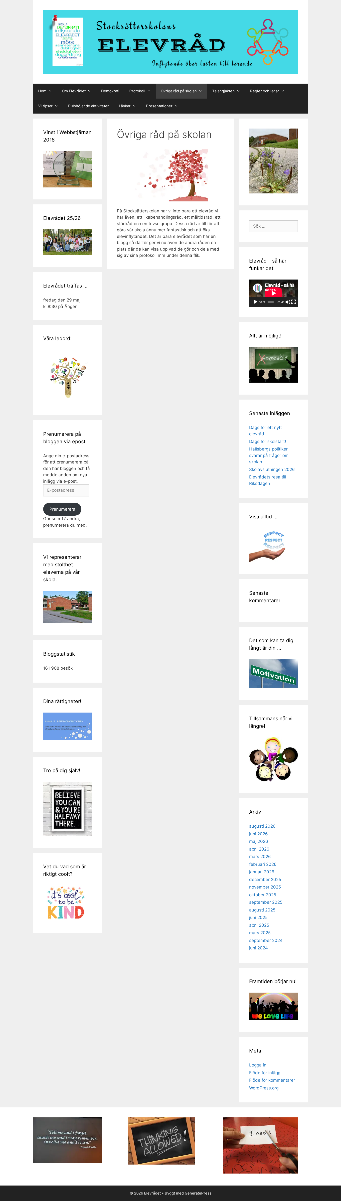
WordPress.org (264, 1087)
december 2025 (265, 879)
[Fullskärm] (293, 302)
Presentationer (159, 106)
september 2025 (265, 902)
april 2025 (259, 925)
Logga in (257, 1064)
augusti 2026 (262, 826)
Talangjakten (223, 91)
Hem (42, 91)
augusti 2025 (262, 909)
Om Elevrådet (74, 91)
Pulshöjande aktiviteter (88, 106)
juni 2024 (258, 947)
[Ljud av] (287, 302)
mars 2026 (260, 856)
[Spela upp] (255, 302)
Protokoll (137, 91)
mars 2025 (260, 932)
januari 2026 (261, 871)
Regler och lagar (264, 91)
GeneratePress (198, 1193)
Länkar (125, 106)
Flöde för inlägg (264, 1072)
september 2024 (266, 940)
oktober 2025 (262, 894)
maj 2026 (258, 841)
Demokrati (110, 91)
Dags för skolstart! (267, 441)
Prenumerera (62, 509)
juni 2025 (258, 917)
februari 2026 (263, 864)
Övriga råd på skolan (179, 91)
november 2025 (265, 887)
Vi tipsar (45, 106)
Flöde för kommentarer (272, 1080)
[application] (273, 293)
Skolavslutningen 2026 (272, 469)
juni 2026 (258, 833)
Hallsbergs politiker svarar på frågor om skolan (269, 455)
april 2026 (259, 849)
